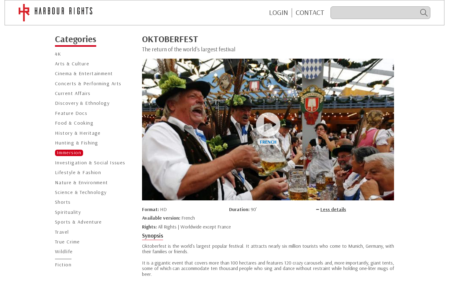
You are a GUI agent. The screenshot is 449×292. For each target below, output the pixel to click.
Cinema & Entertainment (84, 73)
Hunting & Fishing (76, 143)
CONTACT (310, 12)
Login (278, 12)
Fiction (63, 265)
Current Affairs (73, 93)
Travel (62, 232)
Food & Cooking (74, 123)
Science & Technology (81, 192)
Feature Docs (71, 113)
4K (58, 54)
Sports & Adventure (78, 222)
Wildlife (64, 251)
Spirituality (68, 212)
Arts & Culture (72, 64)
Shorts (63, 202)
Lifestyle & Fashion (78, 172)
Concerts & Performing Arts (88, 83)
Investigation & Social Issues (90, 163)
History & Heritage (78, 133)
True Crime (67, 242)
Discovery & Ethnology (82, 103)
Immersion (69, 152)
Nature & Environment (81, 182)
